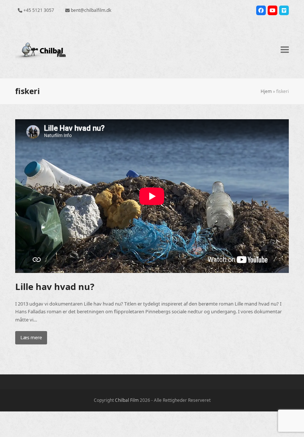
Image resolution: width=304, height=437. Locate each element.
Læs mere (31, 337)
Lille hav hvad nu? (54, 286)
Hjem (266, 91)
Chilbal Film (127, 400)
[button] (285, 50)
